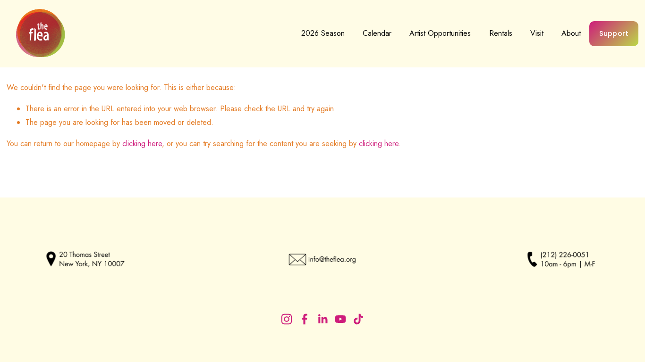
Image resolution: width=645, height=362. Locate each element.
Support (614, 33)
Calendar (377, 33)
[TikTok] (358, 319)
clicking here (142, 143)
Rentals (500, 33)
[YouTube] (340, 319)
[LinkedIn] (322, 319)
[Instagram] (286, 319)
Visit (536, 33)
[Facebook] (304, 319)
